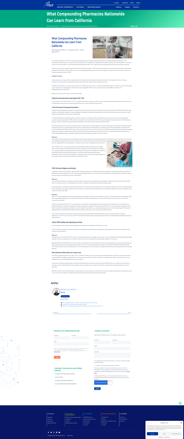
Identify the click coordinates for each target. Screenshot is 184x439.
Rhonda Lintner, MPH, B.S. (53, 26)
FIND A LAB (134, 26)
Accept (152, 433)
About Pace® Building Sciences (65, 374)
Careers (132, 2)
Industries (118, 7)
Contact (138, 2)
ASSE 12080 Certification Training (66, 384)
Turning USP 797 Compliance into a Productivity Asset (75, 304)
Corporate (51, 413)
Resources (136, 7)
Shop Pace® (59, 377)
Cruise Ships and (64, 380)
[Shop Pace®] (55, 377)
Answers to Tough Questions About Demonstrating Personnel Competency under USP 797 (83, 306)
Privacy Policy (167, 437)
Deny (164, 433)
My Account (125, 2)
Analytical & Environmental (70, 414)
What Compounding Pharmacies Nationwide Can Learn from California (79, 26)
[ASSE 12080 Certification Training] (55, 384)
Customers (123, 413)
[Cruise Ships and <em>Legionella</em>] (55, 380)
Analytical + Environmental (65, 7)
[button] (181, 422)
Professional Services (93, 7)
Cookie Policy (161, 437)
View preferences (176, 433)
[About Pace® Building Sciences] (55, 374)
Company (127, 7)
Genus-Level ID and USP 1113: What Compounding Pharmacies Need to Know (80, 302)
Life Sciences (80, 7)
